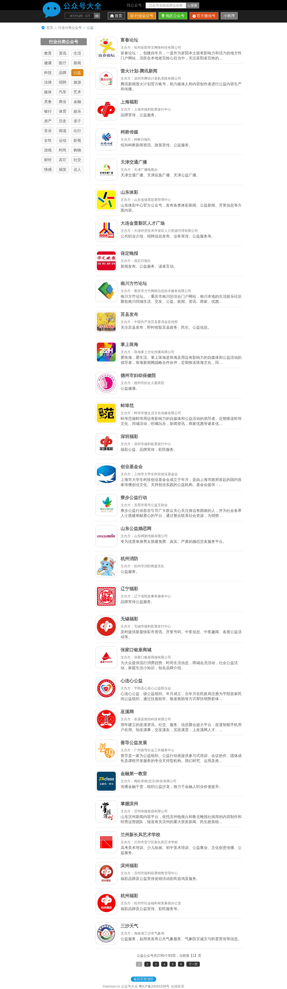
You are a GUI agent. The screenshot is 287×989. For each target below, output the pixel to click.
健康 (48, 63)
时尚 (62, 150)
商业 (62, 102)
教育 (48, 53)
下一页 (193, 964)
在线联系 (177, 986)
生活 (77, 53)
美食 (48, 102)
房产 (48, 121)
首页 (118, 16)
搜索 (194, 5)
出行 (77, 131)
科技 (48, 73)
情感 (48, 169)
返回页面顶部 (143, 979)
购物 (77, 150)
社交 (77, 160)
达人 (77, 169)
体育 (62, 111)
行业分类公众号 (70, 27)
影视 (77, 140)
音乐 (48, 131)
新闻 (77, 63)
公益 (90, 27)
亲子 (77, 121)
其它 (62, 160)
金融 (77, 102)
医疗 (62, 63)
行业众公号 (143, 16)
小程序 (229, 16)
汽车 (62, 92)
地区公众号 (175, 16)
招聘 (62, 82)
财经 (48, 160)
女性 (48, 140)
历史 (62, 121)
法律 (48, 82)
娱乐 (77, 111)
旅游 (77, 82)
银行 (48, 111)
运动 (62, 140)
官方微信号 (206, 16)
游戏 (48, 150)
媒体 (48, 92)
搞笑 (62, 169)
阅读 (62, 131)
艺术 (77, 92)
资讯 (62, 53)
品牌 (62, 73)
